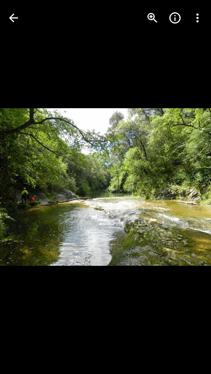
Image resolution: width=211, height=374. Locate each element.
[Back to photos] (13, 17)
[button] (31, 187)
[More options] (197, 18)
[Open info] (175, 18)
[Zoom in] (152, 18)
